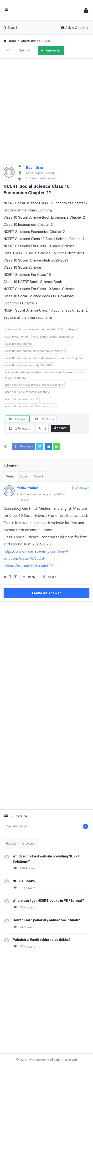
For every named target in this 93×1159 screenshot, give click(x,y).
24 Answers (27, 920)
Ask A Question (77, 27)
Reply (31, 577)
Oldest (24, 476)
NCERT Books (24, 874)
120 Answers (28, 861)
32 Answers (27, 880)
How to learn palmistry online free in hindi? (46, 913)
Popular (11, 836)
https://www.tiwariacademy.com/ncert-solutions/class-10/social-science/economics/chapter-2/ (36, 558)
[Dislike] (19, 179)
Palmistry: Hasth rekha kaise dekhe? (42, 932)
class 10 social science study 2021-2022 (28, 365)
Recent (38, 476)
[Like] (19, 165)
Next (22, 50)
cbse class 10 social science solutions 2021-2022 (34, 329)
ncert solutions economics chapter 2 (27, 392)
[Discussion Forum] (46, 10)
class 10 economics (16, 336)
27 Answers (27, 900)
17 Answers (27, 939)
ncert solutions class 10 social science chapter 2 (34, 384)
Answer (60, 428)
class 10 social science (18, 343)
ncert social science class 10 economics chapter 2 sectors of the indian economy (43, 374)
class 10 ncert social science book (53, 336)
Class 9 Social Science (43, 178)
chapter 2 (73, 329)
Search (12, 27)
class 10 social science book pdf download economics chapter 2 (44, 358)
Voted (10, 476)
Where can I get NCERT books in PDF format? (48, 893)
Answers (28, 836)
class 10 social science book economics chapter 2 (35, 351)
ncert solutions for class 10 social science (30, 406)
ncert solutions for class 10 (21, 399)
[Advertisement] (46, 108)
